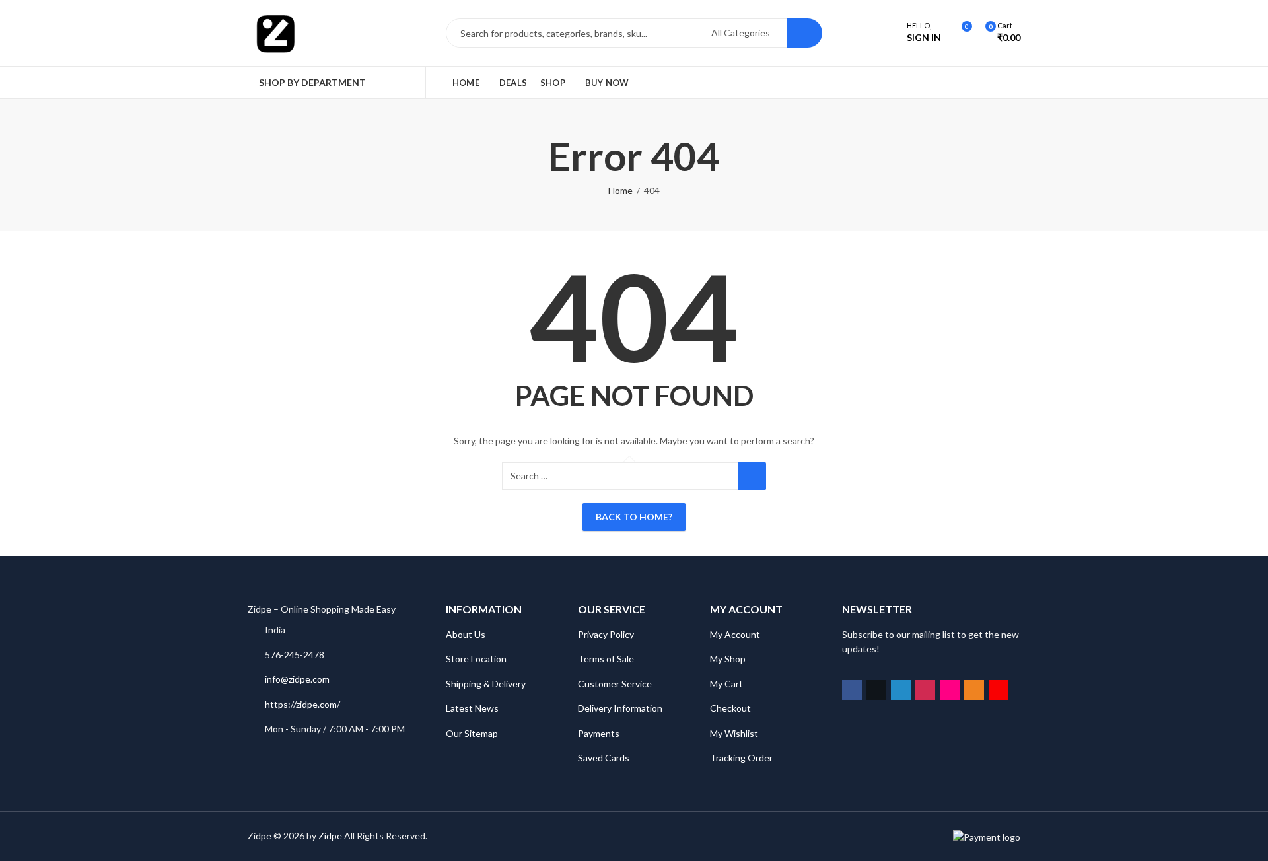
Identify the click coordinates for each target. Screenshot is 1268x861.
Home (620, 190)
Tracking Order (741, 757)
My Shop (728, 658)
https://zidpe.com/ (302, 704)
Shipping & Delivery (486, 683)
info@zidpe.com (297, 679)
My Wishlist (734, 733)
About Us (465, 634)
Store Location (476, 658)
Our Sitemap (472, 733)
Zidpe (330, 835)
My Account (735, 634)
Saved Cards (603, 757)
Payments (598, 733)
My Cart (726, 683)
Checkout (730, 708)
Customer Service (615, 683)
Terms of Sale (606, 658)
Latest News (472, 708)
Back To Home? (634, 516)
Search (804, 33)
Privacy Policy (606, 634)
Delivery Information (620, 708)
